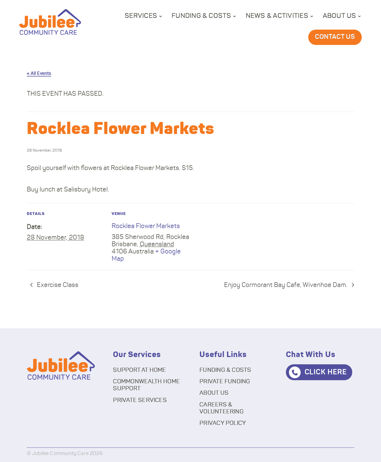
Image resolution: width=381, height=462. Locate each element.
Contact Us (335, 36)
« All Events (39, 73)
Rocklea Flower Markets (146, 226)
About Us (339, 16)
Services (141, 16)
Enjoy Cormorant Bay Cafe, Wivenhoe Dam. (286, 285)
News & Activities (277, 16)
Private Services (140, 400)
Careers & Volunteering (221, 408)
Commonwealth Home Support (146, 385)
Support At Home (139, 370)
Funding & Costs (201, 16)
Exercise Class (56, 285)
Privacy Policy (222, 423)
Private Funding (224, 381)
